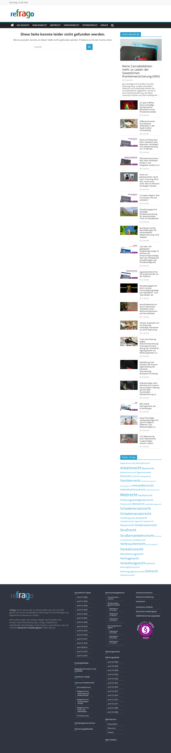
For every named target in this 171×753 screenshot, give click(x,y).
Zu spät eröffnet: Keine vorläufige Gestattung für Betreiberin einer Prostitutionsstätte (148, 107)
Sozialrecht (141, 517)
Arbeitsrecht (130, 467)
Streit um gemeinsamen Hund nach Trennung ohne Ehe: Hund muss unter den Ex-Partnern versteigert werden (150, 180)
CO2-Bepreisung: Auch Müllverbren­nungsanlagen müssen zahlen (148, 439)
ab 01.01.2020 (82, 622)
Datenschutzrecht (128, 472)
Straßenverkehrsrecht (137, 535)
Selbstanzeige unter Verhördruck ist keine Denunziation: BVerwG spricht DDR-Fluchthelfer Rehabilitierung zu (150, 389)
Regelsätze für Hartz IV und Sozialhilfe (85, 670)
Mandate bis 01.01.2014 (114, 637)
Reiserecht (138, 503)
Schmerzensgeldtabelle (84, 729)
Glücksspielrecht (126, 486)
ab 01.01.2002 (113, 712)
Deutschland (112, 724)
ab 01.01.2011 (113, 704)
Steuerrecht (127, 525)
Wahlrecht (150, 563)
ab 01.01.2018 (82, 635)
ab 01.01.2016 (82, 643)
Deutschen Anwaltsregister (30, 627)
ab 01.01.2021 (82, 618)
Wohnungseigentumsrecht (132, 571)
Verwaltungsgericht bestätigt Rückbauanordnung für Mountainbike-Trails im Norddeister (149, 214)
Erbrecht (125, 476)
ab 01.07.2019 (82, 626)
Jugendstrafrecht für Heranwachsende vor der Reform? (149, 274)
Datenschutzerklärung (145, 597)
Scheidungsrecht (127, 517)
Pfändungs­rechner (112, 651)
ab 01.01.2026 (82, 597)
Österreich (112, 728)
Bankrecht (148, 468)
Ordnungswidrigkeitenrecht (136, 500)
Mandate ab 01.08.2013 (114, 614)
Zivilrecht (151, 571)
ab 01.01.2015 (82, 651)
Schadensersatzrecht (135, 513)
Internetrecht (89, 25)
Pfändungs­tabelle (112, 657)
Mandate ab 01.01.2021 (114, 609)
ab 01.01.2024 (82, 605)
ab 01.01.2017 (82, 639)
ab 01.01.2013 (82, 656)
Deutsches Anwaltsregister (146, 611)
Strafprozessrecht (146, 525)
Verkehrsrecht (71, 25)
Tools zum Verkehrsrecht (84, 682)
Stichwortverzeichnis (144, 592)
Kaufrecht (140, 489)
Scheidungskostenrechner (85, 723)
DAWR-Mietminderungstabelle (148, 616)
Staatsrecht (148, 521)
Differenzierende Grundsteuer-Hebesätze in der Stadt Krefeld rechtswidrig (147, 126)
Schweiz (111, 732)
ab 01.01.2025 (82, 601)
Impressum (140, 601)
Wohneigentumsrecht (130, 567)
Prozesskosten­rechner (113, 598)
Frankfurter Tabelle (82, 677)
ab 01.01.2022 (82, 614)
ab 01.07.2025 (113, 666)
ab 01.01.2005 (113, 708)
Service (104, 25)
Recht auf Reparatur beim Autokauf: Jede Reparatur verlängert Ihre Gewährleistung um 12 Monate (149, 144)
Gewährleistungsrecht (148, 481)
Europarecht (145, 476)
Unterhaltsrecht (126, 540)
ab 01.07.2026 (113, 662)
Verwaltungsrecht (132, 563)
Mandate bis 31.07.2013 (114, 619)
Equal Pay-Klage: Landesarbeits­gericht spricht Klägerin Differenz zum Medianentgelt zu (149, 422)
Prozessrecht (126, 504)
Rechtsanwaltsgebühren (115, 592)
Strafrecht (128, 530)
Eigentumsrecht (144, 472)
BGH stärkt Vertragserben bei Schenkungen (148, 406)
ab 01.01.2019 (82, 630)
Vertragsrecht (129, 558)
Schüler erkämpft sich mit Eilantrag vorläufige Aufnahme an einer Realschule (149, 326)
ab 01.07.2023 (113, 674)
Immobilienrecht (143, 485)
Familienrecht (39, 25)
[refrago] (12, 25)
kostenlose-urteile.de (144, 607)
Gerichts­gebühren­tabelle (115, 627)
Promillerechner (83, 716)
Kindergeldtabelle (81, 663)
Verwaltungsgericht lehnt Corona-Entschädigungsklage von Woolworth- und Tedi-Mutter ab (149, 290)
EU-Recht (135, 476)
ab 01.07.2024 (113, 670)
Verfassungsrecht (152, 544)
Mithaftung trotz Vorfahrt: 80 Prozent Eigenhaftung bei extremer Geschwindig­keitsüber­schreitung (149, 368)
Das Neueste (23, 25)
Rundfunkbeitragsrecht (153, 504)
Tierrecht (157, 536)
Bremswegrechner (84, 687)
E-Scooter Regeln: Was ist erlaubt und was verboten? (150, 197)
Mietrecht (55, 25)
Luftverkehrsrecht (152, 490)
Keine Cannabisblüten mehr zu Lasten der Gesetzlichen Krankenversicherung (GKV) (141, 71)
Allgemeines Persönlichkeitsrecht (135, 463)
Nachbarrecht (145, 495)
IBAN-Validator (111, 740)
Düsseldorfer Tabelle (83, 592)
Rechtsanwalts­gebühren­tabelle (114, 604)
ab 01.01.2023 (82, 610)
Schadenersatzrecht (135, 508)
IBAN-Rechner (110, 719)
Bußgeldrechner (83, 693)
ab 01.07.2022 (113, 679)
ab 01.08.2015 (82, 647)
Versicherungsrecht (131, 554)
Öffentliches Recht (127, 575)
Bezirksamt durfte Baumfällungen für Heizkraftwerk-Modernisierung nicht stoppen (149, 232)
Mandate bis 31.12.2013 (114, 642)
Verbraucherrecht (132, 544)
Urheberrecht (139, 539)
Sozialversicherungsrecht (131, 521)
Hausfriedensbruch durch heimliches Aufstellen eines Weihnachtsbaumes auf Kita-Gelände (148, 309)
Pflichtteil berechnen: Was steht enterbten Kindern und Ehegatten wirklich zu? (150, 161)
